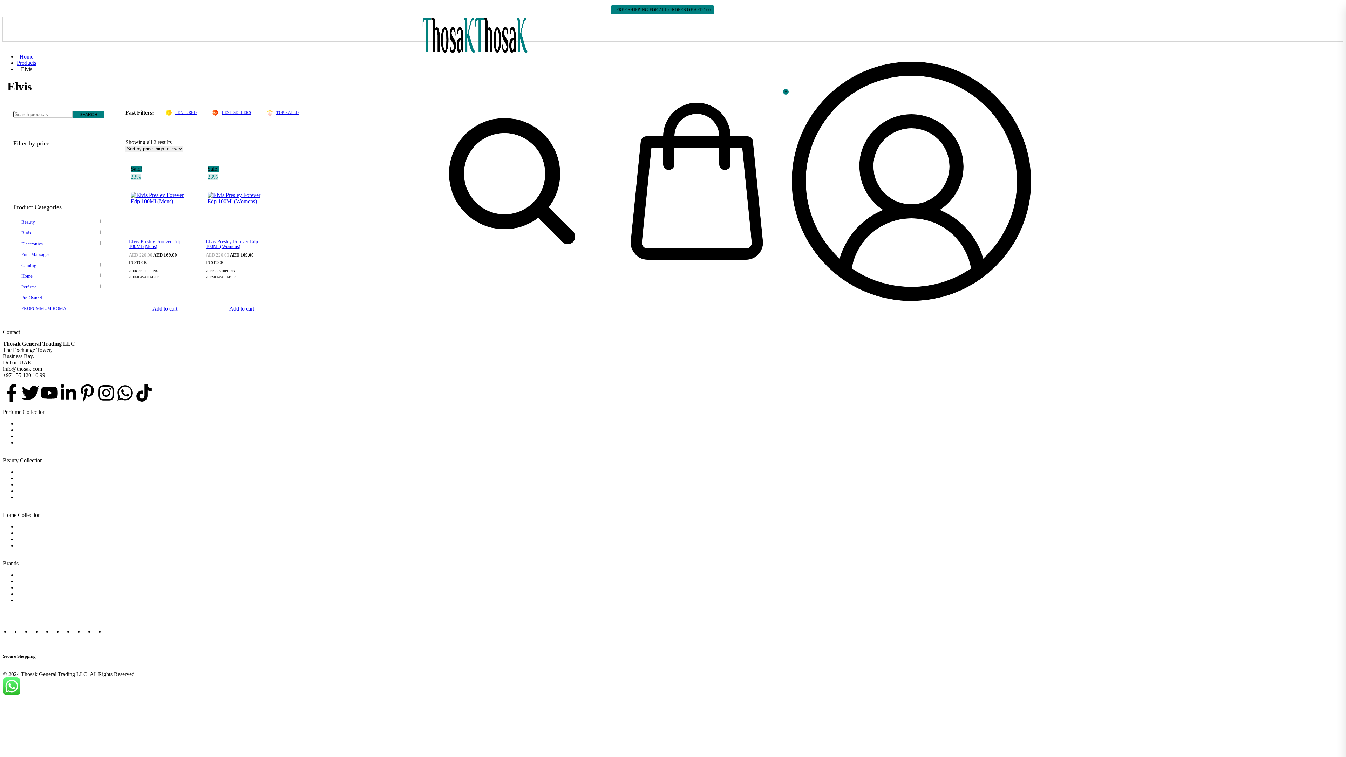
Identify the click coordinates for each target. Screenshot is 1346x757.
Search (88, 114)
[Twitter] (30, 393)
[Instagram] (106, 393)
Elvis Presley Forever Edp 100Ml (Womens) (232, 244)
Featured (186, 112)
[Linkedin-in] (68, 393)
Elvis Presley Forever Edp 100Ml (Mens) (155, 244)
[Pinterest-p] (87, 393)
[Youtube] (49, 393)
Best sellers (236, 112)
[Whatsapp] (125, 393)
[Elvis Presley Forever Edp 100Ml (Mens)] (161, 198)
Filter (25, 178)
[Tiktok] (144, 393)
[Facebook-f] (11, 393)
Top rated (287, 112)
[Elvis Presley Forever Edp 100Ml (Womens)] (238, 198)
